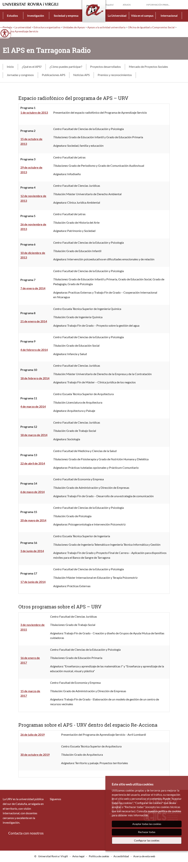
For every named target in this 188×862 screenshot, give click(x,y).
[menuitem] (12, 15)
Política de (99, 856)
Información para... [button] (158, 4)
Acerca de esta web (144, 856)
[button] (182, 4)
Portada (7, 27)
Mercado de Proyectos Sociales (148, 66)
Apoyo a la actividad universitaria (106, 27)
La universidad (23, 27)
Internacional (169, 15)
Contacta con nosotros (26, 833)
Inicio (10, 66)
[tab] (10, 67)
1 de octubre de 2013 (34, 112)
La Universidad (117, 15)
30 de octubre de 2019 (35, 754)
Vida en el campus (142, 15)
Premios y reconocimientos (115, 75)
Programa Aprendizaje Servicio (20, 31)
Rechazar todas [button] (146, 832)
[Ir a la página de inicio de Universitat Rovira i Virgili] (30, 4)
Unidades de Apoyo (74, 27)
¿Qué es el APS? (31, 66)
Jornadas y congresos (20, 75)
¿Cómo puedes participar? (66, 66)
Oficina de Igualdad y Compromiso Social (151, 27)
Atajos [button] (127, 4)
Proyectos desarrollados (105, 66)
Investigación (35, 15)
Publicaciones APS (53, 75)
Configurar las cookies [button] (146, 840)
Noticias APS (81, 75)
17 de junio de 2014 (33, 581)
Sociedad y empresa (66, 15)
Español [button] (109, 4)
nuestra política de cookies (164, 811)
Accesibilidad (121, 856)
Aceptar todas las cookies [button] (146, 823)
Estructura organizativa (47, 27)
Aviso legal (78, 856)
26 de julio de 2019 (32, 734)
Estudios (12, 15)
